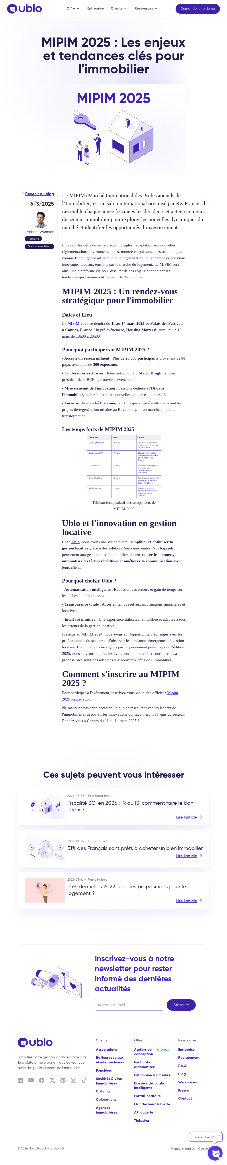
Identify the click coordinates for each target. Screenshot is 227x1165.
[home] (24, 9)
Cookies (203, 1149)
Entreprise (95, 8)
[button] (72, 9)
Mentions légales (183, 1149)
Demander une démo (197, 8)
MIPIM (73, 323)
